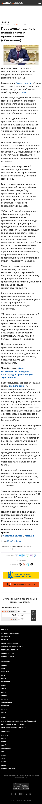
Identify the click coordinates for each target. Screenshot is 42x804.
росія (3, 755)
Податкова (5, 731)
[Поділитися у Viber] (31, 555)
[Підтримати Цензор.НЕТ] (21, 584)
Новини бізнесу (7, 656)
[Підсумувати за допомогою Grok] (31, 564)
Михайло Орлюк (14, 541)
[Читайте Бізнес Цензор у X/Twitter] (15, 794)
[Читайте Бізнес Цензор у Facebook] (11, 794)
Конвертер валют (10, 608)
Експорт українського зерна (12, 724)
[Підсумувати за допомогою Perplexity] (27, 564)
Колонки (4, 709)
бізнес (4, 738)
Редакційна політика (9, 650)
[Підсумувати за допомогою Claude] (24, 564)
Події (3, 668)
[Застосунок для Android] (22, 794)
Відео (3, 678)
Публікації (5, 706)
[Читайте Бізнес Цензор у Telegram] (19, 794)
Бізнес (4, 692)
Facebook (8, 536)
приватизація (9, 549)
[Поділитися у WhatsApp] (27, 555)
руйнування (6, 748)
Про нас (4, 630)
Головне (4, 699)
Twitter (23, 92)
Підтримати (5, 636)
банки (3, 718)
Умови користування (9, 643)
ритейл (4, 745)
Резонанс (5, 672)
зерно (3, 758)
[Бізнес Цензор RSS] (30, 794)
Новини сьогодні (8, 653)
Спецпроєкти (6, 702)
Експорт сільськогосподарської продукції (18, 721)
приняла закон (17, 386)
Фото (3, 675)
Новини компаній (8, 768)
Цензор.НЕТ (5, 662)
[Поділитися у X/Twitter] (20, 555)
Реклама (4, 640)
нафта (3, 762)
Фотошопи (5, 682)
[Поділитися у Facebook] (16, 555)
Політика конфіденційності (12, 646)
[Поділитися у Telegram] (23, 555)
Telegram (30, 536)
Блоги (3, 685)
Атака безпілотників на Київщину (14, 728)
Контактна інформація (10, 633)
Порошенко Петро (21, 546)
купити (11, 611)
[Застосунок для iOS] (26, 794)
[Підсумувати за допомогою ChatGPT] (20, 564)
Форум (3, 688)
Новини (5, 22)
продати (5, 611)
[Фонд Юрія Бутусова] (21, 575)
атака (3, 765)
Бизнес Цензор (24, 83)
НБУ (2, 752)
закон (6, 546)
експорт (4, 735)
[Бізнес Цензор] (12, 3)
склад (3, 742)
